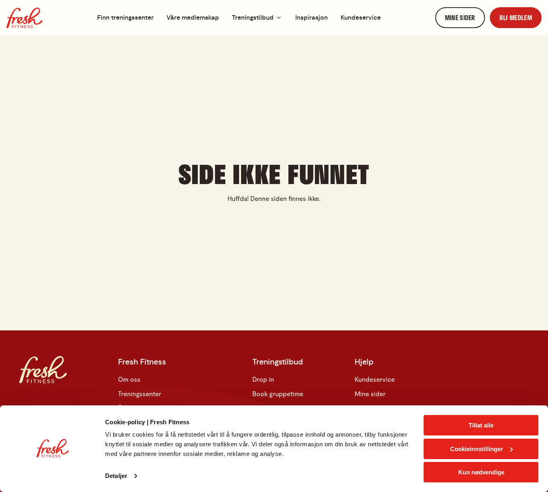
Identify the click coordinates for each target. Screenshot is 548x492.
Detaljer (116, 475)
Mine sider (370, 393)
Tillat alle (481, 425)
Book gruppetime (277, 393)
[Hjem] (24, 18)
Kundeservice (375, 379)
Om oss (129, 379)
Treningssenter (139, 393)
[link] (460, 17)
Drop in (263, 379)
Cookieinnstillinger (476, 448)
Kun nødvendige (481, 472)
